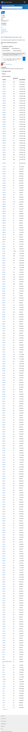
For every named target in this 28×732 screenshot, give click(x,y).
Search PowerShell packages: (8, 5)
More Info (20, 54)
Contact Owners (4, 31)
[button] (1, 46)
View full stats (4, 21)
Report (2, 33)
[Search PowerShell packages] (21, 7)
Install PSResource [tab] (16, 48)
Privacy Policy (3, 721)
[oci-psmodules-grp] (2, 64)
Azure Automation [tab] (6, 50)
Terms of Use (3, 718)
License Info (3, 30)
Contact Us (3, 716)
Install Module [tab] (5, 48)
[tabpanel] (14, 57)
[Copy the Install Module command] (24, 59)
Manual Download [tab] (17, 50)
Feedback (2, 726)
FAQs (2, 728)
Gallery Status (3, 723)
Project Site (3, 29)
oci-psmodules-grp (8, 64)
